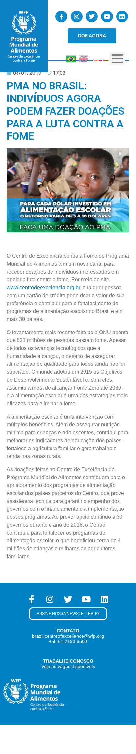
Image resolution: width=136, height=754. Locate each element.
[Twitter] (92, 16)
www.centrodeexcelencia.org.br (43, 287)
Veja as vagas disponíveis (68, 666)
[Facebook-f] (61, 16)
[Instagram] (77, 16)
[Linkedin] (122, 16)
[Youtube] (107, 16)
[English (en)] (83, 58)
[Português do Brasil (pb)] (71, 58)
